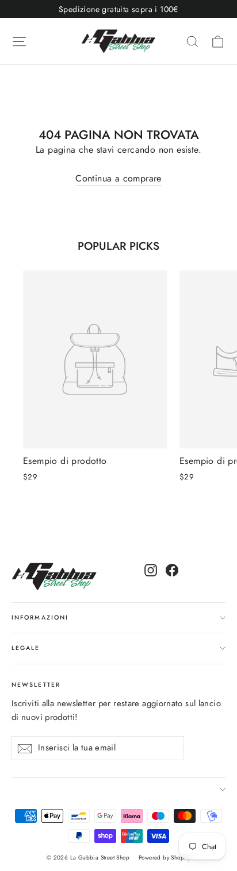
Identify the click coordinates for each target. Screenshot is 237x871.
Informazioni (40, 617)
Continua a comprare (118, 178)
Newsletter (36, 684)
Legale (26, 648)
